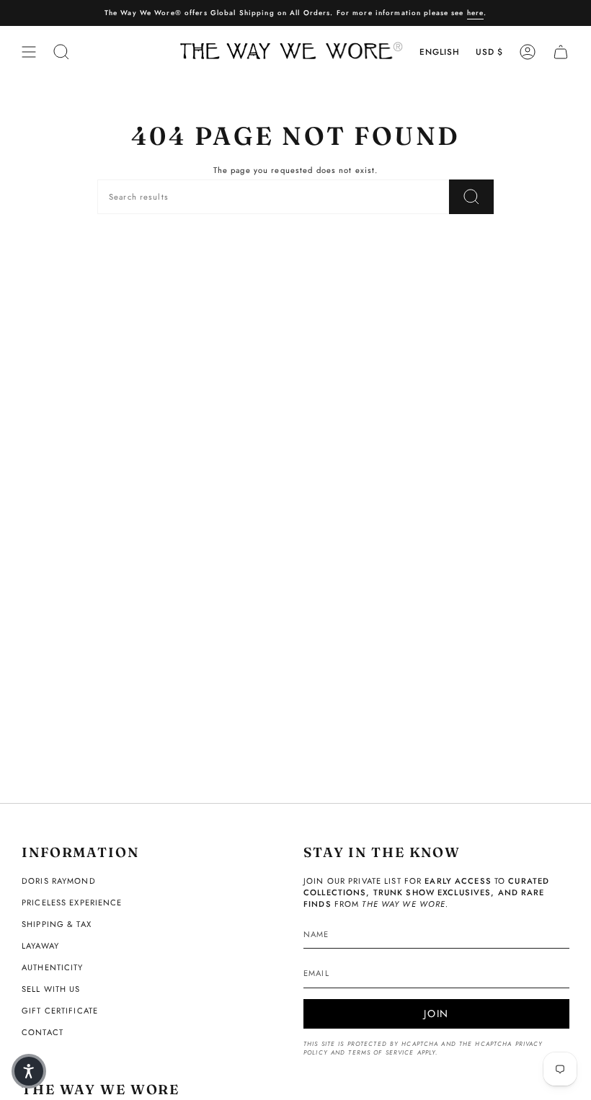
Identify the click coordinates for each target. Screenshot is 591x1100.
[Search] (471, 196)
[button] (29, 1071)
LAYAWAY (40, 946)
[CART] (560, 51)
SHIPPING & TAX (57, 924)
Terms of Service (381, 1052)
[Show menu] (28, 51)
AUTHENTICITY (53, 967)
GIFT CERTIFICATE (60, 1010)
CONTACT (42, 1032)
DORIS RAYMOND (59, 881)
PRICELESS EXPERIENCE (72, 902)
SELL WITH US (51, 989)
